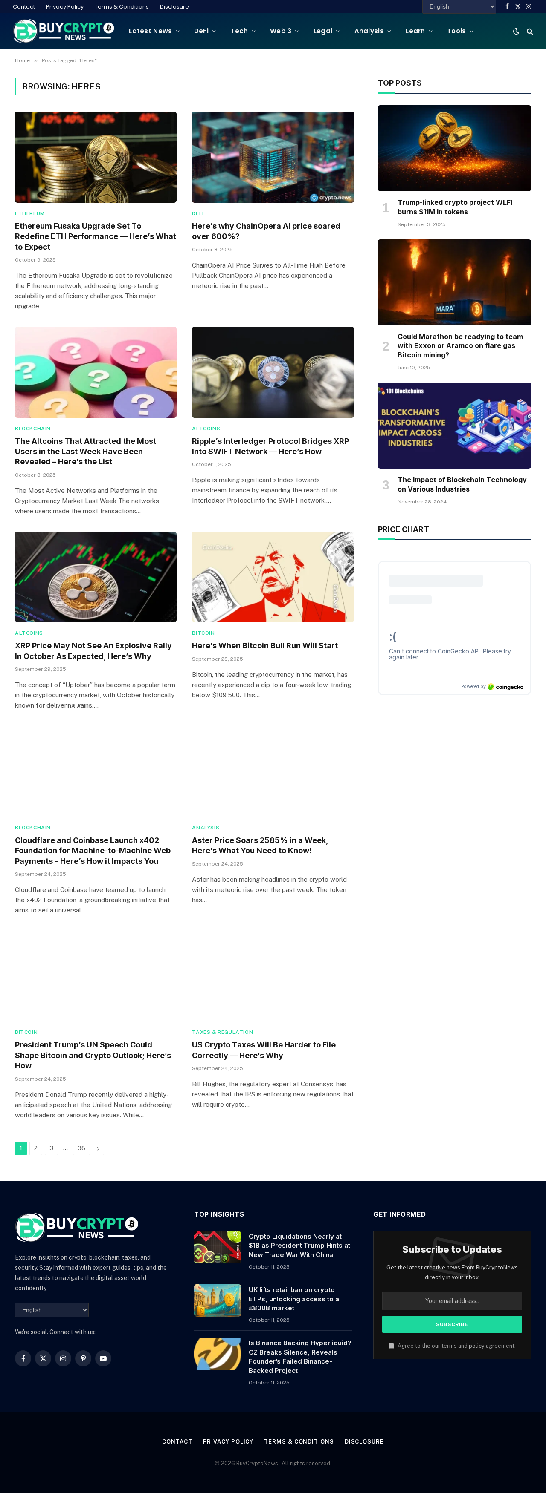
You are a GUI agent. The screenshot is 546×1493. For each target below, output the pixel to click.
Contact (24, 7)
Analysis (369, 30)
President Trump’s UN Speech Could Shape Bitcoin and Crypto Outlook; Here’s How (93, 1055)
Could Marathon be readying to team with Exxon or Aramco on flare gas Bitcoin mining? (460, 346)
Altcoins (206, 429)
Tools (456, 30)
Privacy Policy (65, 7)
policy (477, 1346)
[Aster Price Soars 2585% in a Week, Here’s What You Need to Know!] (273, 771)
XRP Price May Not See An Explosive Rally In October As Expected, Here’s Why (93, 650)
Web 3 (281, 30)
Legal (323, 30)
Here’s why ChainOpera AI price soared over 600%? (266, 231)
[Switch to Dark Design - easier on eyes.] (516, 31)
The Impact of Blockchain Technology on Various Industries (462, 484)
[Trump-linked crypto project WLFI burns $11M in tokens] (454, 148)
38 (81, 1148)
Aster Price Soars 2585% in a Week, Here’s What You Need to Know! (260, 845)
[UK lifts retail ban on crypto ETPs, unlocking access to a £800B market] (217, 1300)
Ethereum (30, 213)
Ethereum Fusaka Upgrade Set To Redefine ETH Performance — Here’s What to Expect (95, 236)
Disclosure (174, 7)
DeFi (201, 30)
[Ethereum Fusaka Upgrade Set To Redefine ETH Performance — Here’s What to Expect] (96, 157)
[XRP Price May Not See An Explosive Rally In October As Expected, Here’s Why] (96, 577)
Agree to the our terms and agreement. (456, 1346)
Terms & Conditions (122, 7)
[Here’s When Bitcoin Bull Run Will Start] (273, 577)
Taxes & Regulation (222, 1032)
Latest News (150, 30)
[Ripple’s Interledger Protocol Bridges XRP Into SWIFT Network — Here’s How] (273, 372)
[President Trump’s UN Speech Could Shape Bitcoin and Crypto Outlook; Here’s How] (96, 976)
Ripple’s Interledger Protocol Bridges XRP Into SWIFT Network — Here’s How (270, 446)
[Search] (529, 30)
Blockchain (33, 429)
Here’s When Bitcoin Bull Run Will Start (265, 645)
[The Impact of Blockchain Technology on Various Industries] (454, 426)
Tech (239, 30)
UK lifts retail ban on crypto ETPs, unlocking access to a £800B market (294, 1299)
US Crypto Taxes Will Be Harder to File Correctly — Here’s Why (264, 1049)
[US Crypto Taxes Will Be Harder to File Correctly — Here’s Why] (273, 976)
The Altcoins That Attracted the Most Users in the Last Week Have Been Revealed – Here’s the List (85, 451)
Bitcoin (203, 633)
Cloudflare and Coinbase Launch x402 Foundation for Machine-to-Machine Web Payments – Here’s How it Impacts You (93, 851)
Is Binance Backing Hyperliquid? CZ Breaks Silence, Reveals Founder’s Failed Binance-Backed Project (300, 1356)
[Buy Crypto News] (64, 31)
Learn (415, 30)
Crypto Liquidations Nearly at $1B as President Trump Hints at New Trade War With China (299, 1245)
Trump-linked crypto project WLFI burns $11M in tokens (455, 207)
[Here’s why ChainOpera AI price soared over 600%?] (273, 157)
